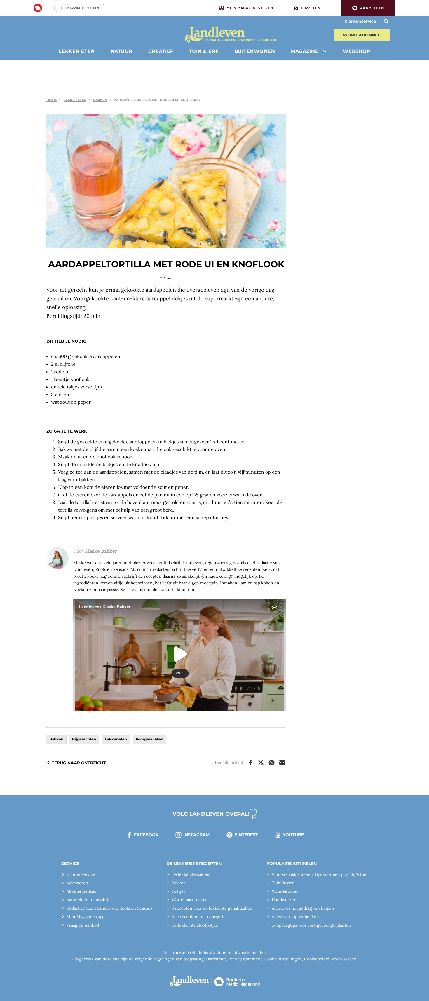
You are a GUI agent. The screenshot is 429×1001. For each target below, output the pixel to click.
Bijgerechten (84, 739)
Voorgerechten (149, 739)
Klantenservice (360, 21)
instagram (196, 834)
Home (51, 100)
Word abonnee (361, 35)
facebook (146, 834)
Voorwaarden (344, 959)
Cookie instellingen (283, 959)
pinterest (246, 834)
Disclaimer (216, 959)
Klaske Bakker (101, 551)
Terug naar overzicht (79, 762)
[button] (368, 8)
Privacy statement (245, 959)
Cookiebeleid (316, 959)
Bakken (100, 100)
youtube (293, 834)
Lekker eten (75, 100)
